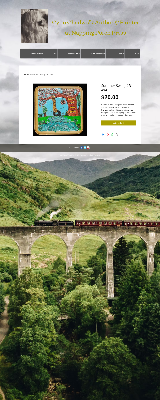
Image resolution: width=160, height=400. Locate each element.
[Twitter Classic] (85, 147)
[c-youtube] (88, 147)
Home (27, 74)
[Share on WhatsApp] (112, 134)
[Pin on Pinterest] (107, 134)
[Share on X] (117, 134)
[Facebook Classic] (81, 147)
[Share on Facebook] (102, 134)
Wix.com (97, 155)
